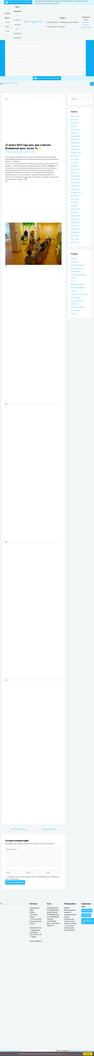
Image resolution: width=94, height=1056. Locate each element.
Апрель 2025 (75, 169)
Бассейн (73, 258)
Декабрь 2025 (76, 143)
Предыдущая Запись (17, 829)
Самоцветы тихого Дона (79, 294)
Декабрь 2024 (76, 182)
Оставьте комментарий (13, 152)
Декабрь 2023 (76, 222)
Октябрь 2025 (75, 149)
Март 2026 (74, 133)
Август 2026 (75, 116)
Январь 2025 (75, 179)
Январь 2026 (75, 139)
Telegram (86, 25)
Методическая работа (78, 288)
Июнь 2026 (74, 123)
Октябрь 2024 (75, 189)
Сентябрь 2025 (76, 153)
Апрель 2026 (75, 129)
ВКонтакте (85, 22)
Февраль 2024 (76, 216)
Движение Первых (77, 284)
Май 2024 (74, 206)
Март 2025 (74, 173)
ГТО (72, 281)
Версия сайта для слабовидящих (19, 2)
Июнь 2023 (74, 242)
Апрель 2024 (75, 209)
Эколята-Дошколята (78, 307)
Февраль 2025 (76, 176)
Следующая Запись (50, 829)
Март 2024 (74, 212)
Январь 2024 (75, 219)
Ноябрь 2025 (75, 146)
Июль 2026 (74, 120)
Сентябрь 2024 (76, 192)
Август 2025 (75, 156)
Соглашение (62, 1054)
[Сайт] (53, 873)
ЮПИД (73, 314)
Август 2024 (75, 196)
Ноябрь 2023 (75, 226)
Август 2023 (75, 235)
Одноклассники (86, 27)
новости (25, 152)
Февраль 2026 (76, 136)
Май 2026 (74, 126)
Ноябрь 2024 (75, 186)
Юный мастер (75, 310)
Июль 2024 (74, 199)
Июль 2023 (74, 239)
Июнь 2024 (74, 202)
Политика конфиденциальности (11, 1051)
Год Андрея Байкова (78, 265)
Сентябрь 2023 (76, 232)
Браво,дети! (75, 262)
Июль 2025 (74, 159)
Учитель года (75, 297)
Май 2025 (74, 166)
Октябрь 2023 (75, 229)
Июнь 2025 (74, 163)
